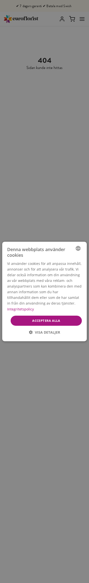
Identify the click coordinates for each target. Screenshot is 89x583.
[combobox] (78, 248)
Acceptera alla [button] (46, 320)
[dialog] (44, 291)
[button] (44, 332)
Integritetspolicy (20, 309)
